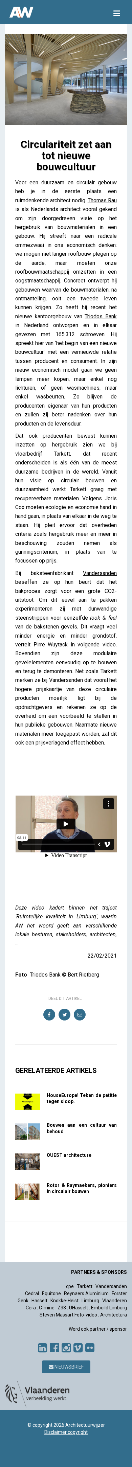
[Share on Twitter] (65, 1015)
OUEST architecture (69, 1155)
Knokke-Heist (64, 1300)
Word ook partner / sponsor (98, 1329)
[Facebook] (54, 1348)
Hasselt (39, 1300)
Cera (31, 1307)
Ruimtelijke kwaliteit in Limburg (56, 916)
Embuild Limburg (109, 1307)
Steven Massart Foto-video (68, 1314)
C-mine (46, 1307)
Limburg (90, 1300)
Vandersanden (100, 573)
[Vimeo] (78, 1348)
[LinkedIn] (42, 1348)
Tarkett (62, 454)
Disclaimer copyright (66, 1432)
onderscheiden (32, 462)
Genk (23, 1300)
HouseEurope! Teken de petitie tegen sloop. (82, 1098)
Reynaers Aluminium (86, 1293)
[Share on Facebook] (50, 1015)
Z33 (62, 1307)
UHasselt (78, 1307)
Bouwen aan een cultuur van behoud (82, 1128)
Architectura (113, 1314)
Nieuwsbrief (68, 1367)
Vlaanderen (114, 1300)
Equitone (51, 1293)
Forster (119, 1293)
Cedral (32, 1293)
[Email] (80, 1015)
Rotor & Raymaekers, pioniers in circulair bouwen (82, 1188)
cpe (70, 1286)
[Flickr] (89, 1348)
